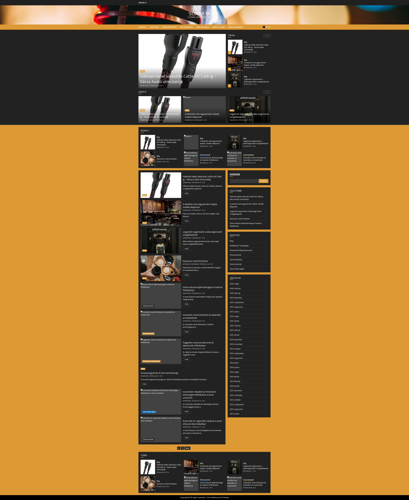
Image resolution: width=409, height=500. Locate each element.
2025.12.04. (249, 83)
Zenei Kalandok (202, 27)
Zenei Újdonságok (235, 27)
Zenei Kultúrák (218, 27)
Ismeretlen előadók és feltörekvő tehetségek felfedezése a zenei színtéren (199, 394)
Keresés (235, 174)
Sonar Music (144, 86)
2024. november (236, 344)
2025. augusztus (236, 307)
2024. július (234, 363)
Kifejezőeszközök (169, 27)
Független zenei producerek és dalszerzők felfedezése (198, 344)
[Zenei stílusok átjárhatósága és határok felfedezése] (191, 159)
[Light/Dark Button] (265, 27)
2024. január (235, 386)
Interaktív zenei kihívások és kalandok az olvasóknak (254, 159)
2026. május (234, 284)
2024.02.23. (198, 349)
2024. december (236, 339)
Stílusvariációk (186, 27)
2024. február (235, 381)
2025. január (235, 335)
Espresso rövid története (254, 80)
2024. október (235, 349)
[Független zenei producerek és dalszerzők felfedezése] (161, 351)
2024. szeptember (237, 353)
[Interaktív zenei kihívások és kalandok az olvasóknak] (234, 159)
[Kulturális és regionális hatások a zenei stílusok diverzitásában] (161, 429)
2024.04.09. (248, 163)
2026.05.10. (155, 86)
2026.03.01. (249, 51)
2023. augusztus (236, 409)
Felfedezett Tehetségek (151, 361)
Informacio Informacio (191, 264)
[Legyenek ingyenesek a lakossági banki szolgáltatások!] (235, 63)
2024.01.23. (198, 401)
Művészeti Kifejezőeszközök (241, 250)
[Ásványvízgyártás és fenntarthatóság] (182, 369)
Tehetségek (154, 27)
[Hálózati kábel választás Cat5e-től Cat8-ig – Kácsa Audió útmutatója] (182, 61)
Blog (142, 71)
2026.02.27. (249, 67)
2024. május (234, 372)
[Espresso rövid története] (235, 80)
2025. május (234, 316)
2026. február (235, 293)
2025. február (235, 330)
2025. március (235, 325)
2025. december (236, 298)
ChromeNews (212, 497)
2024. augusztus (236, 358)
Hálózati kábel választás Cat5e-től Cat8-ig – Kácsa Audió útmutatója (178, 79)
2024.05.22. (205, 163)
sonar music (204, 13)
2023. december (236, 390)
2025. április (234, 321)
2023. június (234, 414)
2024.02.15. (155, 376)
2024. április (234, 376)
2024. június (234, 367)
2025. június (234, 311)
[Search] (269, 27)
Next (187, 448)
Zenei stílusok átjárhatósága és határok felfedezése (211, 159)
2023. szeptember (237, 404)
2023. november (236, 395)
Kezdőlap (142, 27)
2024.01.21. (198, 427)
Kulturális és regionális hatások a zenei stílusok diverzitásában (202, 422)
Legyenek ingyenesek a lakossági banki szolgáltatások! (256, 63)
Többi (186, 193)
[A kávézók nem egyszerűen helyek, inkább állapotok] (235, 47)
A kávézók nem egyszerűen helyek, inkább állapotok (255, 47)
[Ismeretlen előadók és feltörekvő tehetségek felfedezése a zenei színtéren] (161, 402)
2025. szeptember (237, 302)
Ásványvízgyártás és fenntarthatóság (159, 372)
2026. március (235, 288)
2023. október (235, 400)
